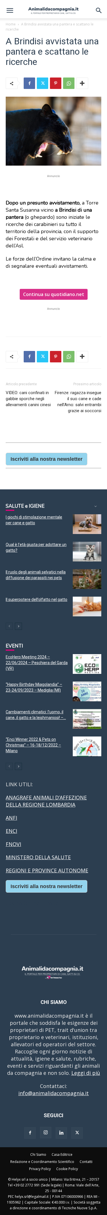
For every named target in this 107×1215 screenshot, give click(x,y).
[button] (10, 10)
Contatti (86, 1161)
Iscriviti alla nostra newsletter (46, 459)
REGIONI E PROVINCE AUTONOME (47, 870)
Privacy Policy (40, 1168)
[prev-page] (9, 626)
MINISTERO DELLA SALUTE (38, 857)
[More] (82, 83)
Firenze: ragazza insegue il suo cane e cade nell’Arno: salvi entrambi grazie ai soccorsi (78, 401)
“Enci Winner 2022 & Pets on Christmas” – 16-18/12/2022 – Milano (33, 745)
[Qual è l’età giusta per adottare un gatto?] (87, 551)
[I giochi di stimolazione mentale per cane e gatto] (87, 524)
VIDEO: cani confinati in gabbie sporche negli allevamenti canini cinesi (28, 398)
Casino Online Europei (33, 903)
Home (11, 24)
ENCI (11, 830)
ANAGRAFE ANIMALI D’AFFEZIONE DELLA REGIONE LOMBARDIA (46, 801)
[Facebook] (29, 83)
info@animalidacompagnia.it (53, 1093)
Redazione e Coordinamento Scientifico (42, 1161)
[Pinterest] (55, 83)
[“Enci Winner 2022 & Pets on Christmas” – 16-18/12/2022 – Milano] (87, 746)
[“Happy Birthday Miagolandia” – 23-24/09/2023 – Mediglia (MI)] (87, 691)
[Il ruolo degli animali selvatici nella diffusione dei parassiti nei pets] (87, 579)
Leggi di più (85, 1072)
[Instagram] (45, 1132)
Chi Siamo (38, 1154)
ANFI (11, 817)
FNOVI (13, 844)
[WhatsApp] (68, 83)
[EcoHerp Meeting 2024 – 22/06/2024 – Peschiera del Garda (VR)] (87, 664)
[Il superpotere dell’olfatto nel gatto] (87, 606)
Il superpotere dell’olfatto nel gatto (36, 599)
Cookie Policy (67, 1168)
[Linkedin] (61, 1133)
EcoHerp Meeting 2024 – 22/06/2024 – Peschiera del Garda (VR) (37, 663)
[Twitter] (42, 83)
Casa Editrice (62, 1154)
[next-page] (18, 626)
